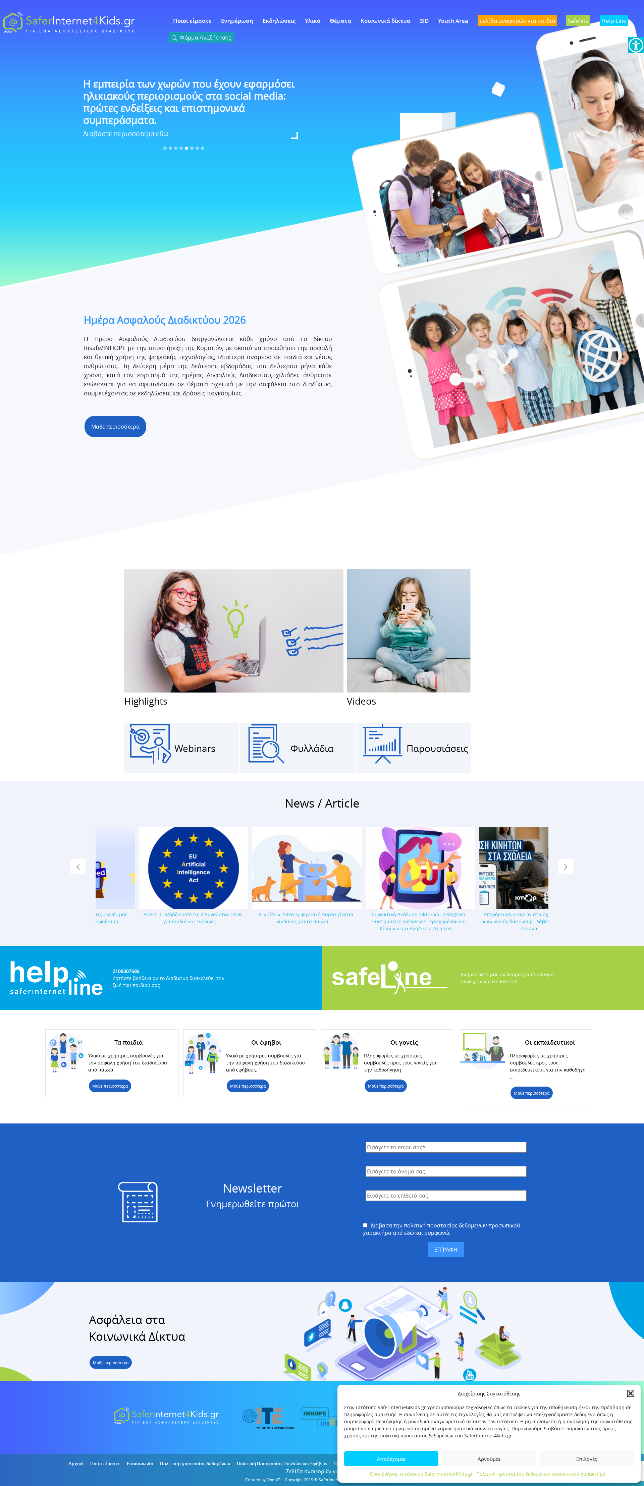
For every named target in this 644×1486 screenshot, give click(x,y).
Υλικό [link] (312, 20)
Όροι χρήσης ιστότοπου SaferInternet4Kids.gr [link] (421, 1474)
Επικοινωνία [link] (140, 1464)
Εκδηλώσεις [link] (279, 20)
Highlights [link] (145, 701)
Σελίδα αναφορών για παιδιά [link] (322, 1471)
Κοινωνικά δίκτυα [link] (386, 20)
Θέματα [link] (340, 20)
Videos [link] (361, 701)
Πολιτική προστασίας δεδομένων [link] (195, 1464)
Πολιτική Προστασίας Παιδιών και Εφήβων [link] (282, 1464)
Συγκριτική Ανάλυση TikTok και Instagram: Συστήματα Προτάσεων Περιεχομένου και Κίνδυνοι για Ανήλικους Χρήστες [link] (378, 921)
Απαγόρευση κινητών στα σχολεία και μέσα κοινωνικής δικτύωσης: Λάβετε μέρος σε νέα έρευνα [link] (492, 921)
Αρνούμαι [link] (489, 1458)
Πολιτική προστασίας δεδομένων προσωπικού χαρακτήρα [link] (540, 1474)
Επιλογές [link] (586, 1458)
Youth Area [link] (453, 20)
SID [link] (424, 20)
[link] (636, 45)
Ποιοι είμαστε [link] (192, 20)
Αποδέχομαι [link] (391, 1458)
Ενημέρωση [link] (237, 20)
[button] (630, 1393)
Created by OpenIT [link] (262, 1479)
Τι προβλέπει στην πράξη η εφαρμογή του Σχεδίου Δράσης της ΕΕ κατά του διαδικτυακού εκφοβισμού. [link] (181, 96)
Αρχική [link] (76, 1464)
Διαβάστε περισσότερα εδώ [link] (125, 121)
